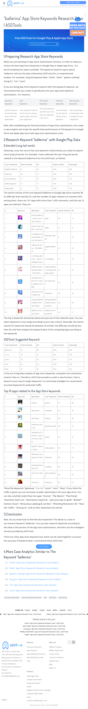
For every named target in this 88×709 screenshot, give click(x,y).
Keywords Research (34, 647)
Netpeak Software (33, 683)
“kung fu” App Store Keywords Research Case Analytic (35, 579)
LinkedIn (62, 610)
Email (49, 610)
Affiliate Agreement (56, 650)
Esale (29, 697)
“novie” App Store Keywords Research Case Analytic (34, 562)
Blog (50, 664)
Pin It (70, 610)
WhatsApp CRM (32, 676)
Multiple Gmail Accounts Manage (38, 690)
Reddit (34, 610)
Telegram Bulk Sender (35, 693)
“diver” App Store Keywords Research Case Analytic (34, 568)
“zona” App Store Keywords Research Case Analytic (34, 590)
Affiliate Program (55, 647)
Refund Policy (54, 661)
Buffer (55, 610)
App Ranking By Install (35, 657)
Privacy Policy (54, 654)
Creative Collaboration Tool (37, 700)
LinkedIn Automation (34, 679)
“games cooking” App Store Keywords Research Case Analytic (39, 573)
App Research (32, 650)
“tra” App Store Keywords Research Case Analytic (33, 585)
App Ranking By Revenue (36, 654)
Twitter (27, 610)
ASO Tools (43, 546)
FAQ (28, 661)
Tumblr (42, 610)
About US (52, 668)
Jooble (29, 686)
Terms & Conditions (56, 657)
